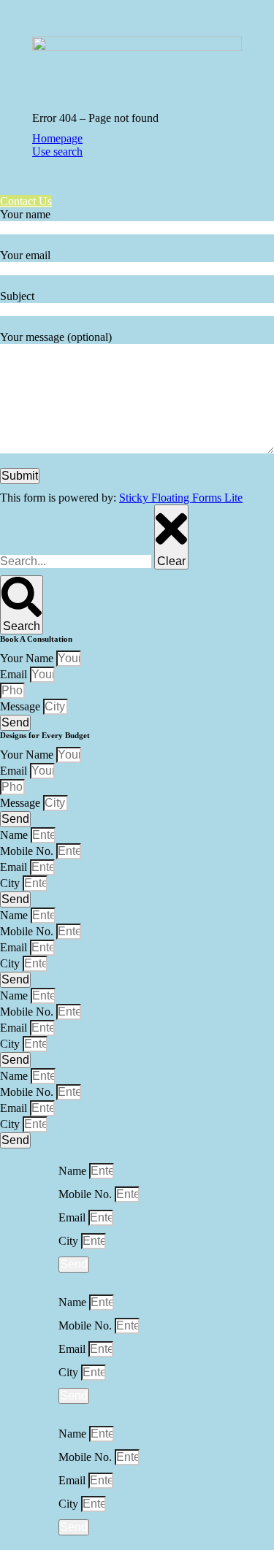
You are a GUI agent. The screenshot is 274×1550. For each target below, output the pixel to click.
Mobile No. (28, 851)
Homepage (57, 138)
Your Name (28, 658)
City (11, 883)
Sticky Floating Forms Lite (181, 497)
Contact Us (26, 201)
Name (15, 835)
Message (21, 706)
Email (15, 674)
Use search (57, 151)
